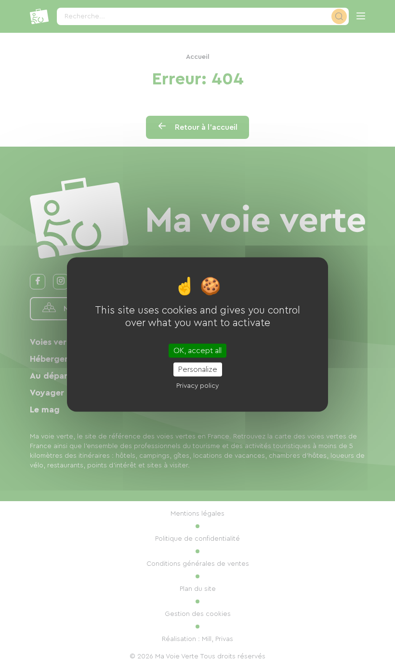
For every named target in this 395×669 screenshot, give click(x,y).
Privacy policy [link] (197, 385)
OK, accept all (197, 351)
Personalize (197, 369)
